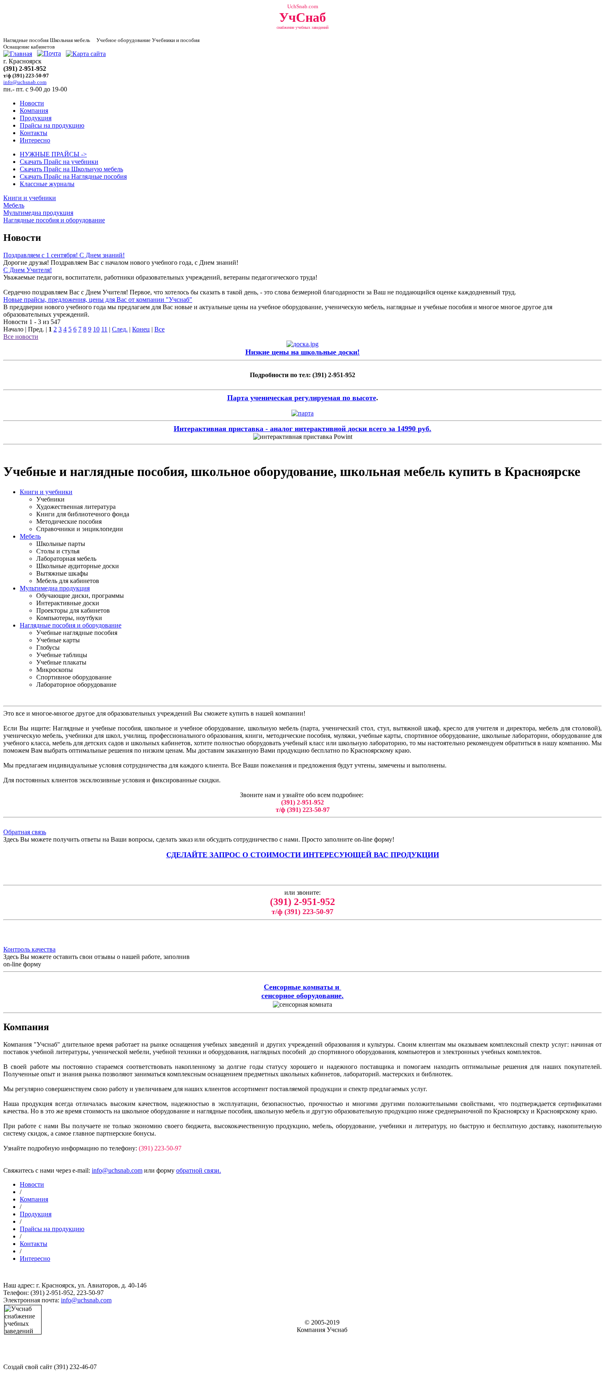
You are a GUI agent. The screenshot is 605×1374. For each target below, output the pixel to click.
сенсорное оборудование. (302, 995)
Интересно (35, 140)
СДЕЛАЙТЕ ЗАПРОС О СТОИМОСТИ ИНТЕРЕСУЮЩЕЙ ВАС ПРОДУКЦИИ (302, 855)
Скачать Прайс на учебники (59, 161)
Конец (141, 329)
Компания (34, 110)
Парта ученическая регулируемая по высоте (301, 398)
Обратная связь (24, 831)
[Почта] (49, 53)
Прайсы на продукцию (52, 125)
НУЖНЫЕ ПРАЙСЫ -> (53, 154)
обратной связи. (198, 1170)
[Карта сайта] (86, 53)
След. (120, 329)
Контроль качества (29, 949)
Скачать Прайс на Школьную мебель (71, 169)
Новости (32, 103)
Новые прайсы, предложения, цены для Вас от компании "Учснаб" (97, 299)
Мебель (13, 205)
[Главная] (17, 53)
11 (104, 329)
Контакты (33, 132)
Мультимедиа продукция (38, 212)
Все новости (20, 336)
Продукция (35, 117)
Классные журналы (47, 183)
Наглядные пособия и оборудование (54, 220)
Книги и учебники (29, 197)
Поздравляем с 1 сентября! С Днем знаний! (64, 255)
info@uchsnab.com (117, 1170)
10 (96, 329)
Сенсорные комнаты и (302, 987)
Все (159, 329)
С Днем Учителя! (27, 269)
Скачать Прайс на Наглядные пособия (73, 176)
